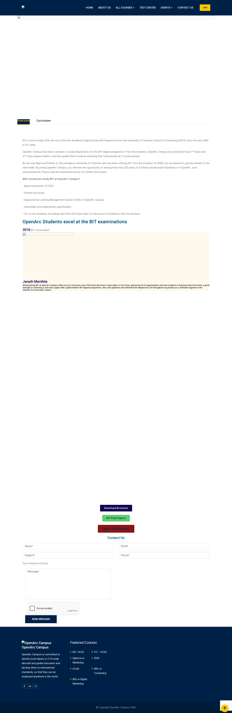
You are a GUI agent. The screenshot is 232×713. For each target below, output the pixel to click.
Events (165, 7)
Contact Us (185, 7)
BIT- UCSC (78, 652)
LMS (205, 7)
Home (89, 7)
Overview (23, 120)
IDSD (96, 658)
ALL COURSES (124, 7)
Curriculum (44, 120)
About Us (104, 7)
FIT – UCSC (100, 652)
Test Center (148, 7)
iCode (76, 668)
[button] (116, 508)
